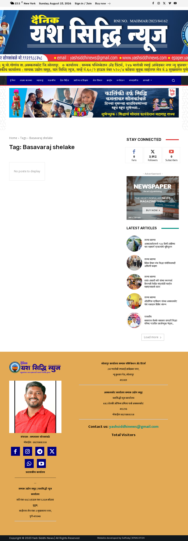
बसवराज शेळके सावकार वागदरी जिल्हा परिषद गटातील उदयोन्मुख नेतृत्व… (160, 322)
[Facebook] (153, 3)
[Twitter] (164, 3)
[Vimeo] (169, 3)
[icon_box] (103, 4)
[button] (173, 80)
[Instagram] (158, 3)
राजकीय (148, 316)
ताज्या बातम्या (149, 240)
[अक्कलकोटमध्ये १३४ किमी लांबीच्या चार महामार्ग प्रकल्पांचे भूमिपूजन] (134, 243)
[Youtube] (175, 3)
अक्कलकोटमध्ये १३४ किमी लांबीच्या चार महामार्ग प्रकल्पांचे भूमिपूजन (159, 245)
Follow (152, 150)
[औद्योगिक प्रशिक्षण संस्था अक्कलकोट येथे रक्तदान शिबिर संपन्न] (134, 301)
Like (134, 150)
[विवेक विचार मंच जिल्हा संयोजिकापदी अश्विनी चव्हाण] (134, 263)
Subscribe (171, 150)
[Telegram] (39, 451)
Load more (151, 337)
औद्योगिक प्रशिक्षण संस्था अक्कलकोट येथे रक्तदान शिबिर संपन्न (160, 303)
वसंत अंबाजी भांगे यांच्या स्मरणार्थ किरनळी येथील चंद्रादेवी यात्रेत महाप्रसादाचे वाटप (158, 283)
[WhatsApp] (29, 463)
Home (13, 138)
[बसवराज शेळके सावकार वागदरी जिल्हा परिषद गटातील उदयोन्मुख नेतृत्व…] (134, 320)
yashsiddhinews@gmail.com (133, 426)
